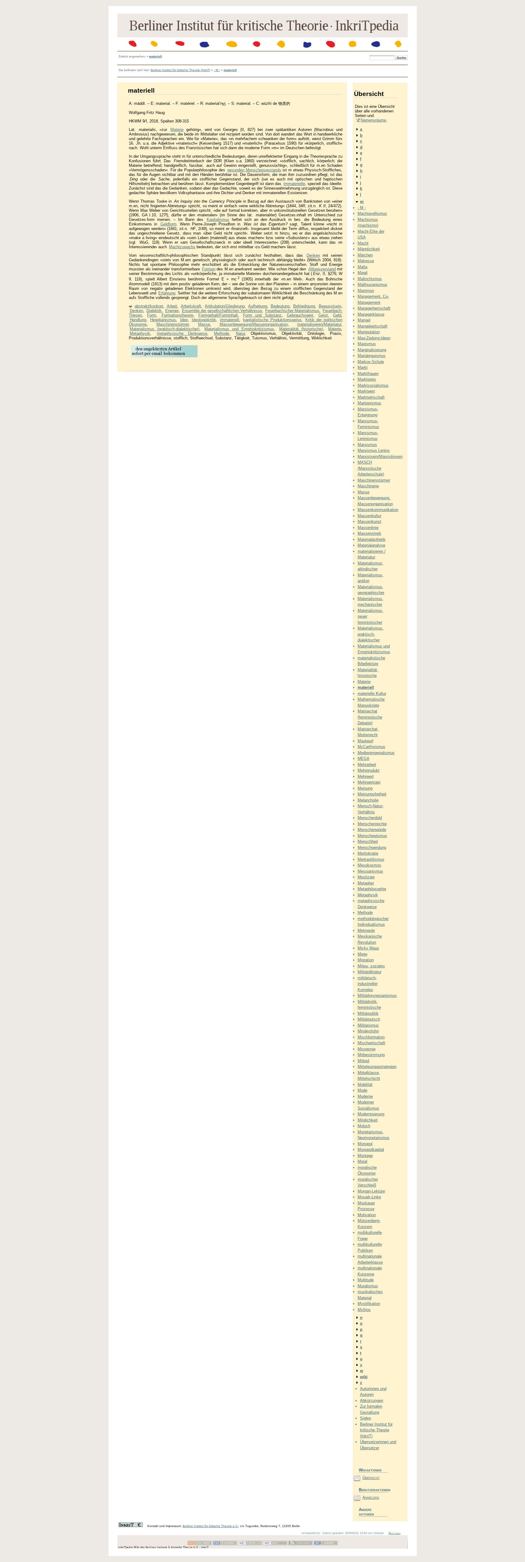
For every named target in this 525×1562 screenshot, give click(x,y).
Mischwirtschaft (371, 1043)
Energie (172, 310)
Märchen (365, 255)
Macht (363, 243)
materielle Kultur (372, 693)
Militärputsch (369, 1019)
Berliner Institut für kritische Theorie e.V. (210, 1526)
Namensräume (373, 120)
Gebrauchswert (300, 315)
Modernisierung (371, 1114)
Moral (362, 1161)
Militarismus (368, 1025)
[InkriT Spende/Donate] (130, 1526)
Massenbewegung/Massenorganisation (254, 324)
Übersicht (371, 1477)
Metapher (366, 883)
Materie (177, 129)
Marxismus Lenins (374, 450)
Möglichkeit (368, 1120)
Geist (323, 315)
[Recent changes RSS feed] (199, 1544)
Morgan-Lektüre (371, 1191)
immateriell (229, 320)
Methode (221, 333)
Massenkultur (369, 515)
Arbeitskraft (191, 306)
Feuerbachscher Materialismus (292, 310)
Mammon (366, 290)
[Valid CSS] (275, 1544)
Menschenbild (370, 817)
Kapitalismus (218, 219)
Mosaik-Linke (369, 1197)
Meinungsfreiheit (372, 794)
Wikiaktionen (370, 1470)
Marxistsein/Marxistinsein (380, 456)
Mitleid (363, 1061)
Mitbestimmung (371, 1054)
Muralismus (368, 1286)
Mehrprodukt (368, 770)
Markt (363, 367)
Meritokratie (368, 853)
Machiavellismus (372, 213)
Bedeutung (280, 306)
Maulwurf (365, 741)
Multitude (366, 1280)
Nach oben (394, 1533)
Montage (365, 1155)
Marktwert (366, 391)
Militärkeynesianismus (377, 995)
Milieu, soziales (371, 966)
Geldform (168, 224)
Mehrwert (366, 776)
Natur (240, 333)
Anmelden (370, 1497)
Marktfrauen (368, 373)
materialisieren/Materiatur (319, 324)
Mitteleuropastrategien (377, 1066)
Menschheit (368, 841)
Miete (362, 954)
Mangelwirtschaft (372, 326)
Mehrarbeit (367, 764)
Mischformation (371, 1037)
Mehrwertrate (369, 782)
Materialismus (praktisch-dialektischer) (164, 329)
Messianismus (370, 871)
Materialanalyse (371, 545)
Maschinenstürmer (172, 324)
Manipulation (369, 332)
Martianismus (369, 403)
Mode (362, 1090)
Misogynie (367, 1049)
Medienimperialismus (376, 752)
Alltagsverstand (322, 269)
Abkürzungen (371, 1400)
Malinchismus (370, 278)
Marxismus (367, 444)
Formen (208, 269)
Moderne (365, 1096)
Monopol (365, 1143)
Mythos (364, 1309)
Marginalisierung (372, 350)
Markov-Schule (371, 361)
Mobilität (365, 1084)
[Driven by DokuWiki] (300, 1544)
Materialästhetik (372, 539)
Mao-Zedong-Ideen (374, 338)
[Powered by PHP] (225, 1544)
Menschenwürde (372, 829)
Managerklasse (371, 314)
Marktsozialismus (373, 385)
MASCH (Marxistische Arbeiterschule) (371, 468)
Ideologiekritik (204, 320)
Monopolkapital (371, 1149)
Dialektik (154, 310)
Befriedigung (304, 306)
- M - (217, 70)
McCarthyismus (371, 746)
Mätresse (366, 261)
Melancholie (368, 800)
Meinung (365, 788)
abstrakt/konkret (149, 306)
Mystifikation (369, 1303)
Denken (313, 255)
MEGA (363, 758)
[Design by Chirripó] (326, 1544)
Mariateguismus (372, 355)
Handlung (138, 320)
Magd (362, 272)
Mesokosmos (369, 865)
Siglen (365, 1418)
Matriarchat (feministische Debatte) (370, 717)
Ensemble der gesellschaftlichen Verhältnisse (222, 310)
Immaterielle (294, 183)
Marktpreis (367, 379)
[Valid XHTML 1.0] (250, 1544)
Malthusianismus (372, 284)
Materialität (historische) (301, 329)
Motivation (367, 1215)
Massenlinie (368, 527)
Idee (184, 320)
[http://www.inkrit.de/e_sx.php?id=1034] (164, 357)
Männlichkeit (369, 249)
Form (151, 315)
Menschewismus (372, 835)
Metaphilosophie (372, 889)
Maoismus (367, 344)
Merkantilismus (371, 859)
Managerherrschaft (374, 308)
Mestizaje (366, 877)
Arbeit (172, 306)
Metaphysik (140, 333)
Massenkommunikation (378, 509)
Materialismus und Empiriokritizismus (239, 329)
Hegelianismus (163, 320)
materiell (155, 56)
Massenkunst (369, 521)
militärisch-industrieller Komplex (368, 984)
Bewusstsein (330, 306)
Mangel (364, 320)
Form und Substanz (262, 315)
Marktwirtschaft (371, 397)
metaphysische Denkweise (182, 333)
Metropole (366, 930)
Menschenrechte (372, 824)
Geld (337, 315)
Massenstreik (369, 533)
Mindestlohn (368, 1031)
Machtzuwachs (182, 247)
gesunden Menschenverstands (254, 170)
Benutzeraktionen (373, 1490)
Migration (366, 960)
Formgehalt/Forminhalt (218, 315)
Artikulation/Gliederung (225, 306)
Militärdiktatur (369, 972)
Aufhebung (257, 306)
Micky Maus (368, 948)
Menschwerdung (372, 847)
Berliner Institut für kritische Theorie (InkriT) (180, 70)
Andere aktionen (366, 1511)
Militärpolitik (368, 1013)
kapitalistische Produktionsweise (272, 320)
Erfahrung (166, 293)
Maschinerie (368, 486)
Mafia (362, 267)
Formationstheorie (177, 315)
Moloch (364, 1126)
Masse (204, 324)
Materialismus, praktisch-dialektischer (370, 634)
